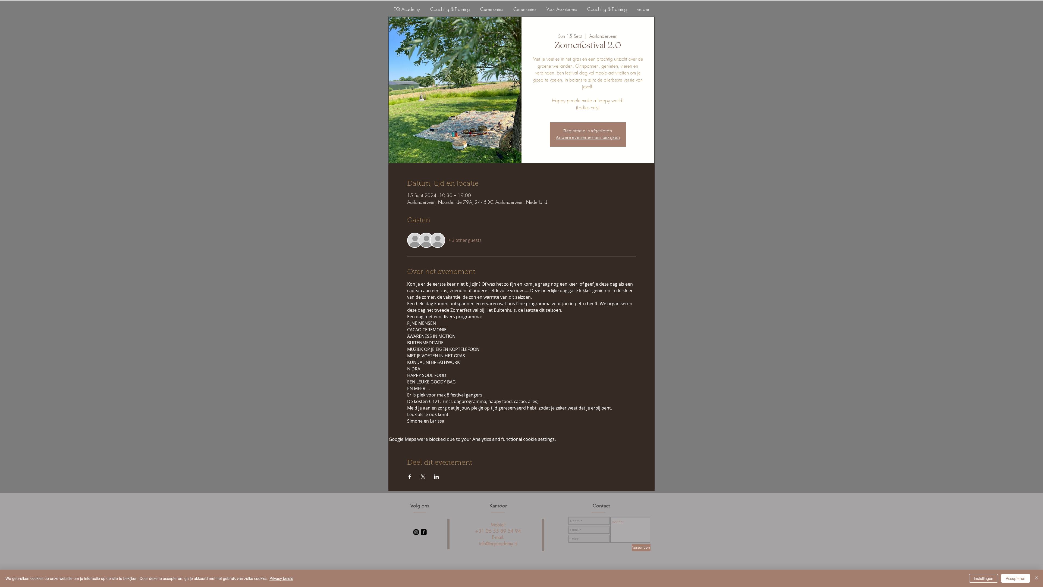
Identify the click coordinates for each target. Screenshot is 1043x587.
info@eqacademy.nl (498, 543)
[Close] (1036, 578)
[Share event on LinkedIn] (436, 476)
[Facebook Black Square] (424, 532)
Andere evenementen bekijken (588, 138)
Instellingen (983, 578)
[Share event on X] (423, 476)
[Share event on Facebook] (409, 476)
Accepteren (1015, 578)
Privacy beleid (281, 578)
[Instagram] (416, 532)
